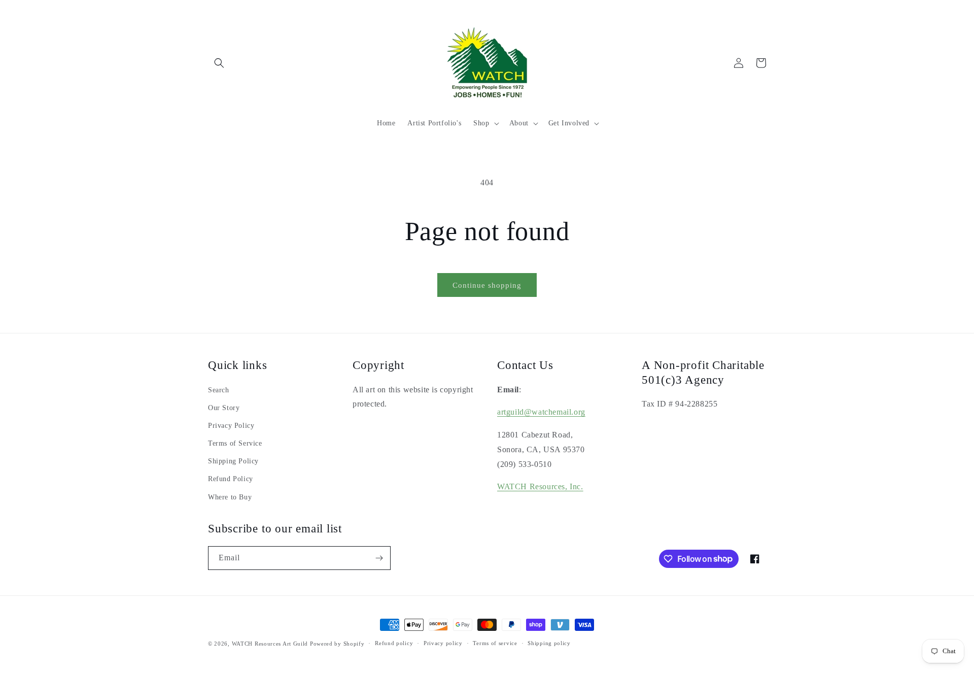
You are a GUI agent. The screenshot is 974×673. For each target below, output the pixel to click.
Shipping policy (549, 643)
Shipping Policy (233, 461)
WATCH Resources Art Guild (270, 644)
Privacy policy (443, 643)
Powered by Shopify (337, 644)
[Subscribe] (379, 558)
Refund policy (394, 643)
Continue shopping (487, 285)
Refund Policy (230, 479)
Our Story (223, 408)
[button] (219, 63)
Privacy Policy (231, 425)
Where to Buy (230, 497)
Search (218, 390)
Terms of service (495, 643)
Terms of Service (235, 443)
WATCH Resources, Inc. (540, 486)
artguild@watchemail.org (541, 412)
